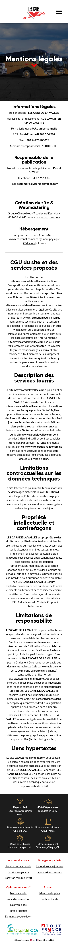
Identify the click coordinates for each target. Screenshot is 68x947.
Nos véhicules (18, 904)
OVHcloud (29, 243)
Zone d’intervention (18, 899)
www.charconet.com (48, 217)
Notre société (18, 893)
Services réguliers (18, 872)
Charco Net (48, 940)
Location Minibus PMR (18, 877)
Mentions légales (49, 893)
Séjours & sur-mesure (49, 872)
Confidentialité (50, 899)
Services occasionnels (18, 866)
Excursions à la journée (49, 866)
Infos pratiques (18, 910)
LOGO (34, 11)
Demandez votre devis (18, 916)
